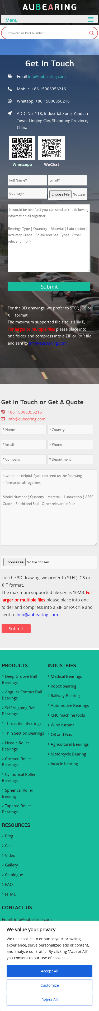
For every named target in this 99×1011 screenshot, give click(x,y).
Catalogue (14, 874)
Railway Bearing (65, 695)
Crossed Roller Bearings (16, 761)
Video (10, 855)
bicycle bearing (64, 763)
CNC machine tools (68, 715)
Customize (49, 985)
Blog (9, 835)
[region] (49, 966)
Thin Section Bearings (24, 733)
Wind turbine (62, 724)
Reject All (49, 999)
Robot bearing (63, 686)
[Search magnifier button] (91, 33)
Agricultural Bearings (70, 744)
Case (9, 845)
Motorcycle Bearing (68, 754)
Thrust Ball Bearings (23, 723)
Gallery (11, 865)
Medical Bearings (66, 676)
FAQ (9, 884)
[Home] (49, 8)
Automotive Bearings (70, 705)
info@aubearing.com (47, 76)
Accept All (49, 970)
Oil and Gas (61, 734)
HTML (10, 894)
